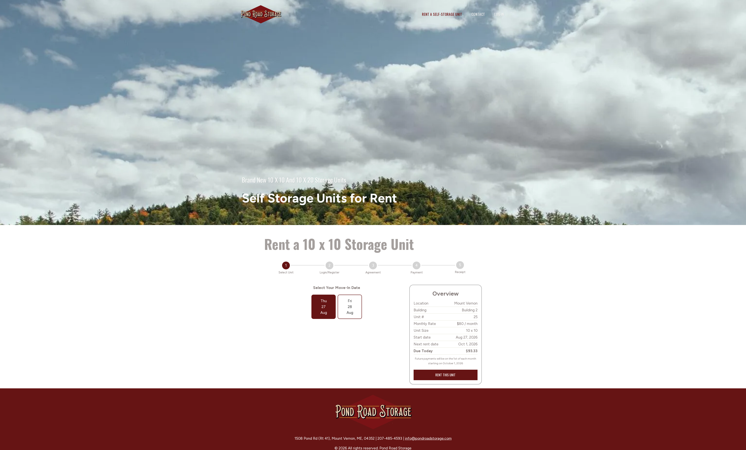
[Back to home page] (261, 14)
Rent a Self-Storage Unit (442, 14)
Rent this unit (445, 374)
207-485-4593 (389, 438)
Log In (499, 14)
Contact (478, 14)
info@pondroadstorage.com (428, 438)
